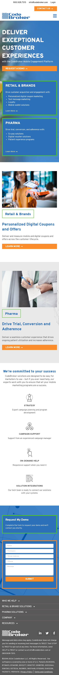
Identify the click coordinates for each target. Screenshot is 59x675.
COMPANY (7, 618)
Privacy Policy (26, 672)
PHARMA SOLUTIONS (13, 612)
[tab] (29, 601)
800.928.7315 (19, 2)
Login (53, 2)
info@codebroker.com (38, 2)
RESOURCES (8, 623)
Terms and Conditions (43, 672)
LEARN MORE (12, 246)
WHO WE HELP (9, 601)
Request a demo (15, 68)
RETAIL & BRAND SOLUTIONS (17, 606)
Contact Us (43, 8)
